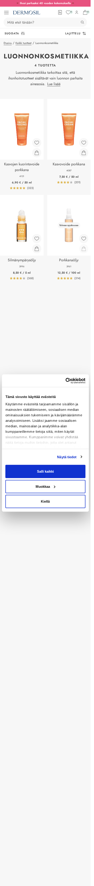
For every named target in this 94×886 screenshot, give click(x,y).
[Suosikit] (68, 12)
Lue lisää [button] (53, 84)
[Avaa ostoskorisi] (85, 12)
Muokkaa (43, 486)
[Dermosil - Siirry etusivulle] (26, 12)
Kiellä (45, 501)
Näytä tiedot (66, 457)
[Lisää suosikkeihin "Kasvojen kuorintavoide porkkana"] (36, 142)
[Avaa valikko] (6, 12)
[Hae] (82, 22)
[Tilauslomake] (60, 12)
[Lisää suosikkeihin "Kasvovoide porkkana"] (83, 142)
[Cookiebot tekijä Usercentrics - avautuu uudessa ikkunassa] (65, 381)
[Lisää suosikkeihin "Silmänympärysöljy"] (36, 238)
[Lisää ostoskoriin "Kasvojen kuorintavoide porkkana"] (36, 152)
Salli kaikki (45, 471)
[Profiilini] (77, 12)
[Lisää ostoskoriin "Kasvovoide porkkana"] (83, 152)
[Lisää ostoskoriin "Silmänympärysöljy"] (36, 248)
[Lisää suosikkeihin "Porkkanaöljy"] (83, 238)
